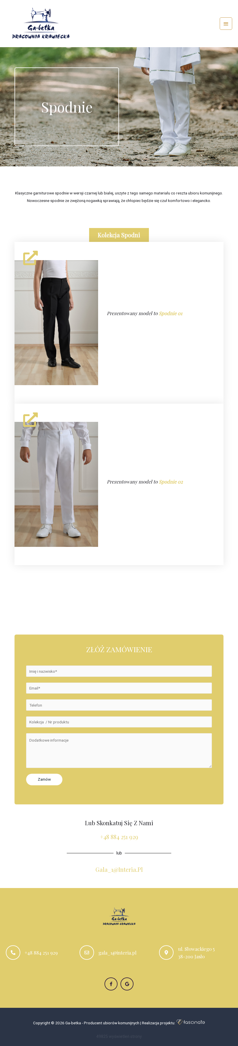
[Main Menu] (226, 23)
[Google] (127, 983)
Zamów (44, 779)
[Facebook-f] (111, 983)
